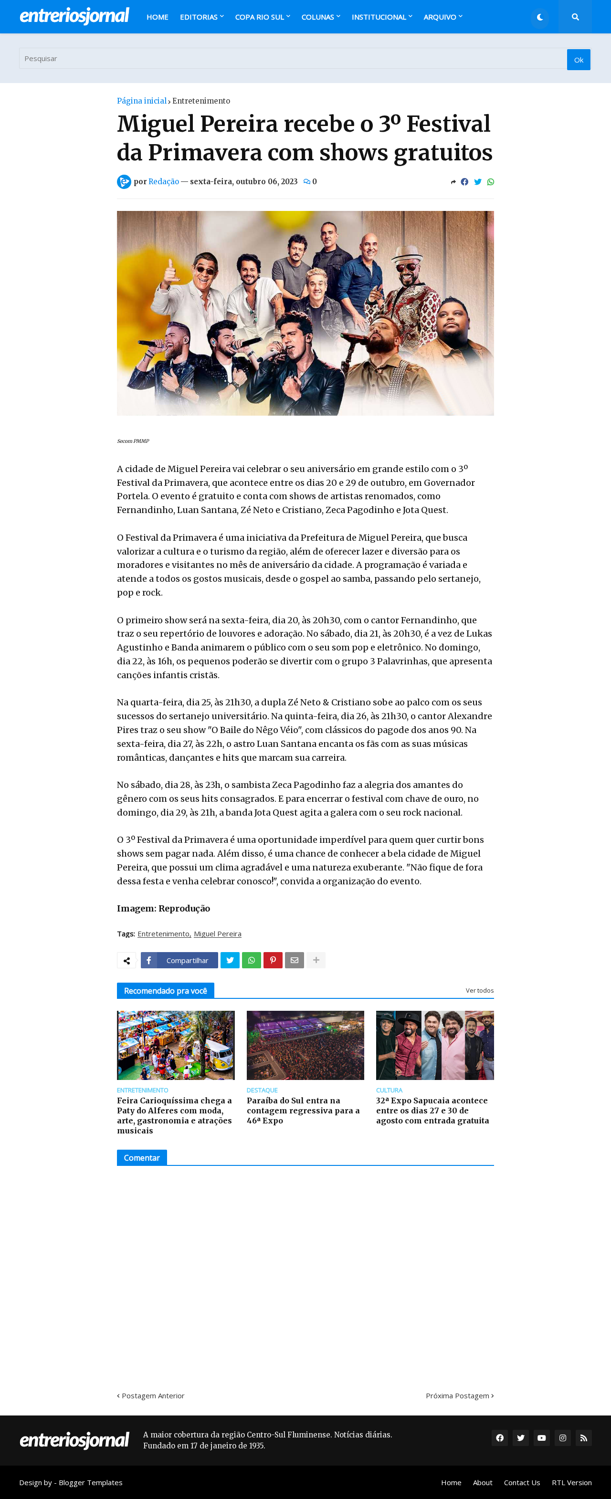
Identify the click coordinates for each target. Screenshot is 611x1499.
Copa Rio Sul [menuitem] (259, 16)
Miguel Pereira (218, 934)
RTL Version (572, 1482)
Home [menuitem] (158, 16)
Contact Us (522, 1482)
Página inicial (142, 101)
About (483, 1482)
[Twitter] (478, 182)
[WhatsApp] (490, 182)
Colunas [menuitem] (318, 16)
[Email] (294, 960)
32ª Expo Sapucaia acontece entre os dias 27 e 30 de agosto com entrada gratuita (432, 1110)
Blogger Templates (91, 1482)
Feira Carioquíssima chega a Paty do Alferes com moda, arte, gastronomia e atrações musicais (174, 1115)
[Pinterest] (273, 960)
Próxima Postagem (457, 1395)
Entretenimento (201, 101)
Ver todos (480, 990)
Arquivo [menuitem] (440, 16)
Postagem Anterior (153, 1395)
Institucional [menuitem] (379, 16)
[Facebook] (464, 182)
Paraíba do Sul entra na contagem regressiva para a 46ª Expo (303, 1110)
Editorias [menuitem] (199, 16)
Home (451, 1482)
